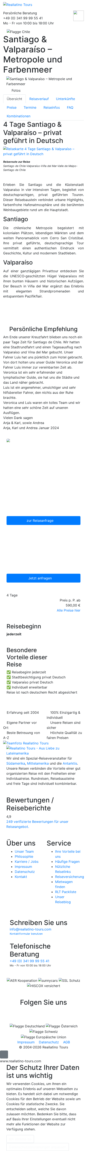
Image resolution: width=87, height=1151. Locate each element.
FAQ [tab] (70, 107)
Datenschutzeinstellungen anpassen (37, 1147)
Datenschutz (25, 872)
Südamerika (15, 763)
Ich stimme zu (20, 1139)
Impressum (23, 866)
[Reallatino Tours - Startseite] (36, 4)
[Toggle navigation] (79, 5)
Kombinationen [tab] (18, 116)
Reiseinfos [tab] (52, 107)
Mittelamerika (38, 763)
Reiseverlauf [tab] (39, 99)
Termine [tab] (30, 107)
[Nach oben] (4, 1054)
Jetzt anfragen (40, 578)
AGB (66, 1042)
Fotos (16, 90)
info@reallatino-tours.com (30, 929)
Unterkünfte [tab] (65, 99)
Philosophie (24, 856)
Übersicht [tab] (14, 99)
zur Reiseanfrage (40, 520)
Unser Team (24, 851)
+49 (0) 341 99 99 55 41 (29, 961)
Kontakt (21, 877)
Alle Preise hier (68, 610)
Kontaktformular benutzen (26, 933)
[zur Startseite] (43, 750)
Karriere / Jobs (26, 861)
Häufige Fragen (67, 861)
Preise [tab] (11, 107)
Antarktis (70, 763)
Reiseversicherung (69, 877)
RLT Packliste (65, 892)
